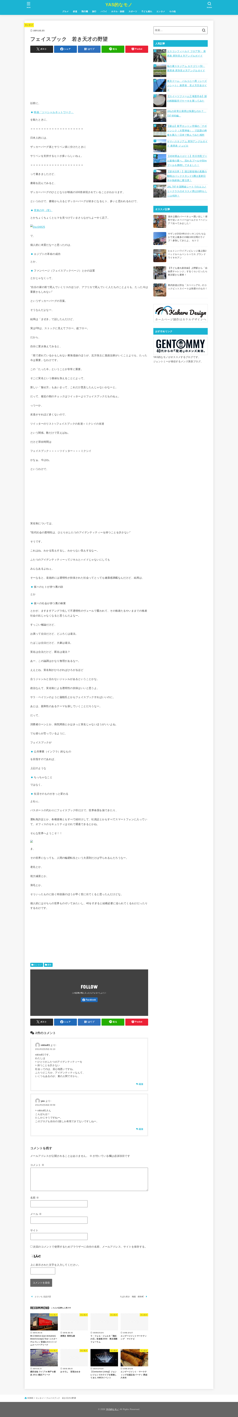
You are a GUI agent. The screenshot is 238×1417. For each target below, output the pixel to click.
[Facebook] (89, 999)
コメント (37, 1164)
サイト (34, 1230)
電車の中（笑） (43, 210)
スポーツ (133, 11)
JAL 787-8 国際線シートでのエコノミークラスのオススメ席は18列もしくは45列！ (187, 191)
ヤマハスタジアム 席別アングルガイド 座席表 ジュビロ (187, 143)
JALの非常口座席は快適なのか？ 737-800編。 (186, 113)
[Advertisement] (89, 78)
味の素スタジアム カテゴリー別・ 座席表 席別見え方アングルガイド (186, 68)
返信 (141, 1084)
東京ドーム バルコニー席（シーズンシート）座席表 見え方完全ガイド (187, 85)
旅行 (94, 11)
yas (43, 1101)
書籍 (49, 965)
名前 (34, 1197)
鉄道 (75, 11)
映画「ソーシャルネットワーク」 (54, 112)
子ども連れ (146, 11)
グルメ (65, 11)
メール (36, 1213)
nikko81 (45, 1045)
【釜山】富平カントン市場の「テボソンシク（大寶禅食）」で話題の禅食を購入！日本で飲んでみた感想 (187, 130)
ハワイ (104, 11)
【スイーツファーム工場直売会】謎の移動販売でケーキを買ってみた (187, 98)
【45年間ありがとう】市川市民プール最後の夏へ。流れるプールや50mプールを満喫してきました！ (187, 160)
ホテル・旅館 (117, 11)
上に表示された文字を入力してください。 (55, 1264)
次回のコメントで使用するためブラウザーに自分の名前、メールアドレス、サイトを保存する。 (90, 1246)
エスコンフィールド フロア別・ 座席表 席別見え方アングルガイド (186, 53)
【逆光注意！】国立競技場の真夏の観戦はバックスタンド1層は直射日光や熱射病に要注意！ (187, 176)
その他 (172, 11)
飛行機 (84, 11)
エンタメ (160, 11)
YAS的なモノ (118, 4)
